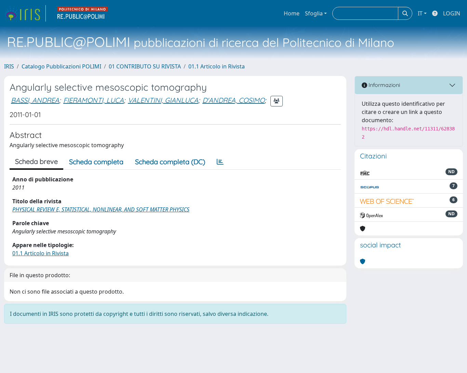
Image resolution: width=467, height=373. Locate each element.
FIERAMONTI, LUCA (93, 100)
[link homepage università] (82, 13)
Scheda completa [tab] (96, 161)
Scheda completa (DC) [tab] (170, 161)
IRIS (9, 66)
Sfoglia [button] (314, 13)
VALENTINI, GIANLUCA (163, 100)
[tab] (220, 162)
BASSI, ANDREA (35, 100)
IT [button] (420, 13)
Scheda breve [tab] (36, 161)
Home (291, 13)
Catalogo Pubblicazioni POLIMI (61, 66)
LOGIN (451, 13)
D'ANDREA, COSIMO (233, 100)
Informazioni (383, 84)
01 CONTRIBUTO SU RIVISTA (145, 66)
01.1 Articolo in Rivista (216, 66)
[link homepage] (25, 13)
